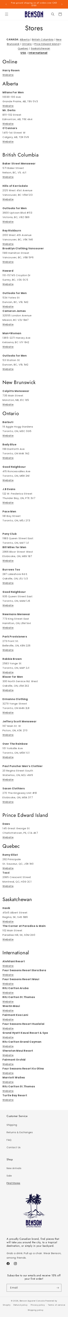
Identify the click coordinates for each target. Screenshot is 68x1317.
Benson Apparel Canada (32, 1300)
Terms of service (56, 1305)
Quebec (23, 48)
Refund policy (21, 1305)
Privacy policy (38, 1305)
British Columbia (42, 39)
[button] (6, 14)
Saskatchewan (40, 48)
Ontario (27, 44)
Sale (9, 1175)
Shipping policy (36, 1310)
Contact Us (14, 1147)
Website (8, 75)
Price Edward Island (46, 44)
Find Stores (13, 1183)
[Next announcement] (62, 4)
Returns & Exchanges (20, 1132)
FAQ (9, 1140)
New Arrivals (14, 1168)
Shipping (12, 1125)
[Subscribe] (57, 1288)
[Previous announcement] (6, 4)
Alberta (25, 39)
